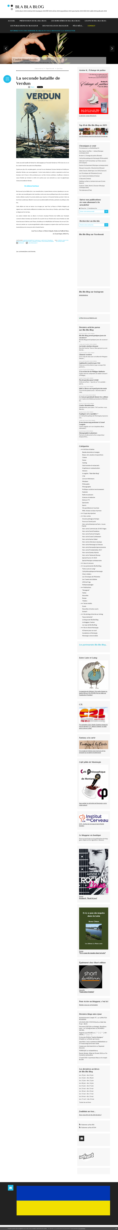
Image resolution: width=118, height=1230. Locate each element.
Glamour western (85, 355)
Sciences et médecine (88, 497)
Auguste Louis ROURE (86, 1033)
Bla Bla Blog (29, 6)
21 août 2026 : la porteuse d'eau (89, 1057)
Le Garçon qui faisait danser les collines (93, 397)
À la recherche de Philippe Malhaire (92, 371)
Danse (84, 460)
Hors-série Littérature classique (92, 542)
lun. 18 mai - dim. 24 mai (86, 1091)
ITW (83, 476)
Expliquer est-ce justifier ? (88, 414)
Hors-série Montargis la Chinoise (92, 544)
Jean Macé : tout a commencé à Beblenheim (92, 1041)
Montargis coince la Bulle (90, 635)
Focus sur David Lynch (89, 521)
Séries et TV (86, 500)
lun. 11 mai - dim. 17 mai (86, 1094)
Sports (84, 505)
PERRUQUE (82, 1050)
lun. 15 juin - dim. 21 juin (86, 1080)
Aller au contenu (6, 1)
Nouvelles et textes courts (90, 609)
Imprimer (21, 243)
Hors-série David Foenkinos (90, 531)
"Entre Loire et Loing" (88, 569)
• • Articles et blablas (46, 240)
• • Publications (86, 587)
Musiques (85, 481)
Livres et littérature (88, 478)
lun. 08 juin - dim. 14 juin (86, 1083)
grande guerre (36, 241)
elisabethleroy (93, 1050)
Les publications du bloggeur (24, 26)
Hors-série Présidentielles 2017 (92, 550)
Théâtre (84, 601)
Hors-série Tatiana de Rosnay (91, 555)
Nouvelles (85, 595)
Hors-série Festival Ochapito (91, 534)
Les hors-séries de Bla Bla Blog (65, 21)
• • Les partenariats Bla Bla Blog (91, 566)
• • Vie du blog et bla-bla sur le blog (92, 614)
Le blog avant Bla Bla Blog (90, 619)
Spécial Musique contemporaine (92, 560)
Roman (84, 598)
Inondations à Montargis (89, 633)
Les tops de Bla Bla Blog (89, 625)
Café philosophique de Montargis (92, 571)
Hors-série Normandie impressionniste (94, 547)
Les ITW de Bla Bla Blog (95, 21)
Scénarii (84, 611)
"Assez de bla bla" (87, 617)
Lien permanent (33, 243)
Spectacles (85, 502)
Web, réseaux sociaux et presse (91, 510)
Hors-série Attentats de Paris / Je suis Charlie (93, 525)
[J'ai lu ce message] (116, 1228)
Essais (84, 606)
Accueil (11, 21)
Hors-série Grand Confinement (91, 536)
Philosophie (86, 484)
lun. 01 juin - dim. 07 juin (86, 1086)
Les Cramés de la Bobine (89, 579)
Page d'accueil (50, 68)
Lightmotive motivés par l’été (89, 363)
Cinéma (84, 457)
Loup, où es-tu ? (39, 68)
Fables (84, 593)
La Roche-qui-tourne (93, 1039)
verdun (60, 240)
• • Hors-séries (86, 516)
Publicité (85, 492)
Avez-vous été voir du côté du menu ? (90, 1115)
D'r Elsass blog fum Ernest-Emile (89, 1043)
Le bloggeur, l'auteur (88, 622)
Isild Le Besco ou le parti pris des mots (93, 388)
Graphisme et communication (91, 468)
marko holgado (27, 241)
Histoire (84, 471)
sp (42, 241)
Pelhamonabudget (87, 585)
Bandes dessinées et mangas (31, 240)
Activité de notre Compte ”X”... (88, 1017)
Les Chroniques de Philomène (91, 576)
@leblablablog (83, 295)
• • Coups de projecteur (88, 513)
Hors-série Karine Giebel (89, 539)
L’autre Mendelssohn (86, 405)
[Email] (81, 1138)
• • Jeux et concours (87, 563)
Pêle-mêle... (78, 26)
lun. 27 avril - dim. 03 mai (86, 1099)
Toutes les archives (85, 1102)
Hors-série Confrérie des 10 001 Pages (94, 528)
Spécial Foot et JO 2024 (89, 558)
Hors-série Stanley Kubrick (90, 552)
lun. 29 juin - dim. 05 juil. (86, 1075)
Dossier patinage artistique (90, 519)
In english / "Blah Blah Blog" (90, 473)
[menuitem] (12, 20)
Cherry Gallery (86, 574)
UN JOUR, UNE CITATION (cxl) (88, 1022)
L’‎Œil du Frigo (86, 582)
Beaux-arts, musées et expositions (92, 455)
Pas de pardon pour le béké (89, 380)
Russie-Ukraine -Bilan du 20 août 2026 (91, 1053)
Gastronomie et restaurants (90, 465)
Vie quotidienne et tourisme (90, 508)
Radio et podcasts (87, 494)
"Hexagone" (85, 590)
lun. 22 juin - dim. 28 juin (86, 1078)
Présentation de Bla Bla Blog (33, 21)
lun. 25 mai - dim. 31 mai (86, 1088)
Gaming (84, 463)
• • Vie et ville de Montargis (89, 627)
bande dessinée (49, 241)
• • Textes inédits (86, 603)
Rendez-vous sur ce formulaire (88, 1005)
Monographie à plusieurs (88, 433)
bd (44, 241)
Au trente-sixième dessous (88, 346)
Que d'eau (60, 68)
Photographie (86, 486)
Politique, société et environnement (93, 489)
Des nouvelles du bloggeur (55, 26)
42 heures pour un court (89, 630)
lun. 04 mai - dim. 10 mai (86, 1096)
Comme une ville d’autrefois (87, 1046)
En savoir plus (82, 1228)
